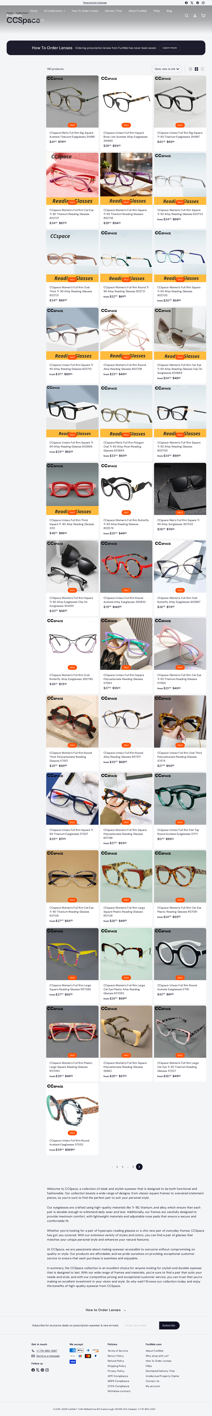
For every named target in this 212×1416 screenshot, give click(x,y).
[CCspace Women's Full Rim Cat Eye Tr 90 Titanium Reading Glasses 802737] (72, 190)
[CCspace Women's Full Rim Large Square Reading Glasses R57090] (72, 964)
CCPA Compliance (119, 1386)
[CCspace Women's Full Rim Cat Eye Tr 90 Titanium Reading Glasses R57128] (72, 888)
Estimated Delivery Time (160, 1371)
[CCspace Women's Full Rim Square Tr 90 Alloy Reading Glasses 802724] (180, 189)
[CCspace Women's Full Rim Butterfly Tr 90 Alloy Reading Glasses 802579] (126, 501)
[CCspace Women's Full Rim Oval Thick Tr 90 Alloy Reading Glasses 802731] (72, 268)
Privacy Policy (116, 1371)
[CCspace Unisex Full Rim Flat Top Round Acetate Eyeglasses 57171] (180, 808)
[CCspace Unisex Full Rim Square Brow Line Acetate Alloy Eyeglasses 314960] (126, 113)
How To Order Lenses (85, 11)
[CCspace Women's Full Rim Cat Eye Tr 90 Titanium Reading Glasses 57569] (180, 656)
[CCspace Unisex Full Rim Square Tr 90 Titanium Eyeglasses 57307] (72, 808)
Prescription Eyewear (95, 2)
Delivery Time (113, 11)
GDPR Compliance (118, 1381)
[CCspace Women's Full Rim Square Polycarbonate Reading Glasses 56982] (126, 1044)
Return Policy (116, 1356)
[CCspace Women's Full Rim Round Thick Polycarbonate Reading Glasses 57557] (72, 733)
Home (33, 11)
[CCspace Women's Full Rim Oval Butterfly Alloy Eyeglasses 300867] (180, 576)
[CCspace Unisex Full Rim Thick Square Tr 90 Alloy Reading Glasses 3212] (72, 500)
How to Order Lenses (106, 1310)
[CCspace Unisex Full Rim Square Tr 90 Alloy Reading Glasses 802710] (72, 344)
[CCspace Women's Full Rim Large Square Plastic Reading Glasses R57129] (126, 888)
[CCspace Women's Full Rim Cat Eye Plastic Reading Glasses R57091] (180, 886)
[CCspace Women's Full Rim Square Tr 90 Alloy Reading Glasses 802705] (180, 268)
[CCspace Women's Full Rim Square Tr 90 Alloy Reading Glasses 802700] (180, 423)
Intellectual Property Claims (162, 1376)
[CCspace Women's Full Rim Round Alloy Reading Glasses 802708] (126, 344)
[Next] (139, 1166)
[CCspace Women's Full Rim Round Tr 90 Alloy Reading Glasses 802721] (126, 266)
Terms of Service (118, 1350)
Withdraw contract (119, 1391)
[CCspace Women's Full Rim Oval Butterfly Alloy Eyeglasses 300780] (72, 653)
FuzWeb (14, 15)
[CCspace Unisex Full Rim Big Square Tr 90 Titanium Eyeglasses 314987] (180, 111)
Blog (169, 11)
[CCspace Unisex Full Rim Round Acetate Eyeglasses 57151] (180, 964)
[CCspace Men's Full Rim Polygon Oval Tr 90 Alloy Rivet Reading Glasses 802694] (126, 423)
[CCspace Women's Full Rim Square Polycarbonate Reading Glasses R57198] (126, 811)
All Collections (53, 11)
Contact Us (37, 20)
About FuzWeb (138, 11)
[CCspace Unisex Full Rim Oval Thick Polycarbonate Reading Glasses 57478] (180, 733)
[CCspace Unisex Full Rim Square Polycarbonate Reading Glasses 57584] (126, 655)
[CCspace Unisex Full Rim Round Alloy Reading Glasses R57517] (126, 731)
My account (153, 1386)
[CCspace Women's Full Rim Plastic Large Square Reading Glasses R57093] (72, 1044)
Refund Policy (116, 1361)
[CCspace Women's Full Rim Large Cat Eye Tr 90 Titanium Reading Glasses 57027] (180, 1044)
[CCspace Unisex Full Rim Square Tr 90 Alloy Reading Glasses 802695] (72, 421)
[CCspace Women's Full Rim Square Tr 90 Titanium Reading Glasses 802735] (126, 190)
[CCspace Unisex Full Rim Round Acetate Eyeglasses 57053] (72, 1119)
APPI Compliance (118, 1376)
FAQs (157, 11)
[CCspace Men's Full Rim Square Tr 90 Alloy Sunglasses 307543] (180, 498)
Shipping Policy (117, 1366)
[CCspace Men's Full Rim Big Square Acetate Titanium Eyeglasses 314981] (72, 111)
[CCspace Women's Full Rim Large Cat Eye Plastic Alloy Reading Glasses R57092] (126, 966)
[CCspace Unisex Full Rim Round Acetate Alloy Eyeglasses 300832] (126, 576)
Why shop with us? (157, 1356)
